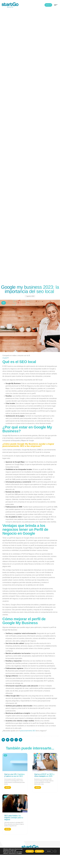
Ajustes (49, 851)
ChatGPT (5, 358)
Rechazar (39, 851)
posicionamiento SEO (28, 731)
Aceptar (30, 851)
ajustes (20, 853)
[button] (55, 4)
